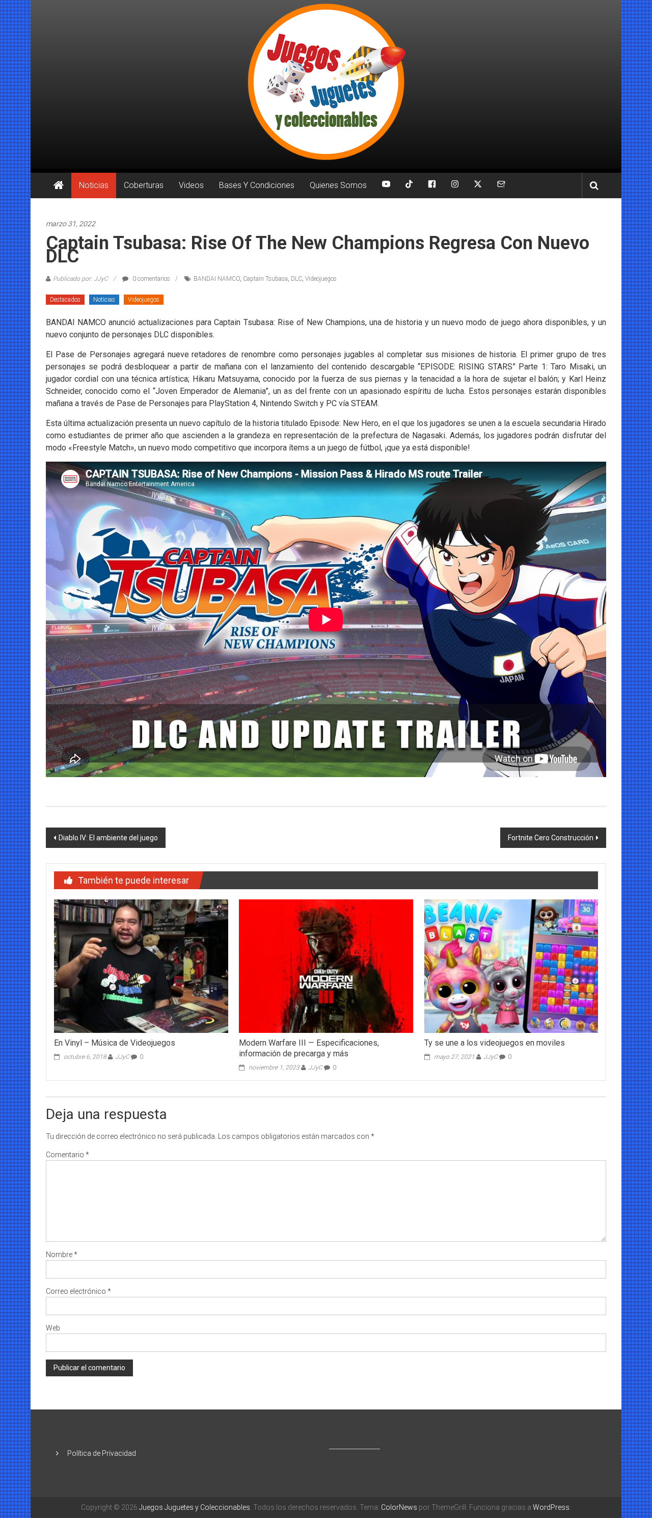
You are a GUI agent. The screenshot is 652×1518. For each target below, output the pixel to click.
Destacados (65, 299)
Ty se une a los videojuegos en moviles (494, 1043)
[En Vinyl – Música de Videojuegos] (141, 966)
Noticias (93, 185)
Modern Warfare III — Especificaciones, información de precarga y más (309, 1048)
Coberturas (144, 185)
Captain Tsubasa (265, 278)
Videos (191, 185)
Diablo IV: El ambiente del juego (108, 838)
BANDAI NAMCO (217, 278)
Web (53, 1328)
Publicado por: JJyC (80, 278)
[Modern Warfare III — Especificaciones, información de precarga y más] (326, 966)
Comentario (67, 1155)
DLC (296, 278)
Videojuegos (321, 278)
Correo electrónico (78, 1291)
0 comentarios (150, 278)
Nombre (61, 1254)
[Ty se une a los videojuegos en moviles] (511, 966)
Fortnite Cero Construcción (550, 838)
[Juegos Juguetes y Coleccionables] (326, 84)
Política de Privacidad (101, 1453)
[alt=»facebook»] (432, 185)
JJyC (122, 1056)
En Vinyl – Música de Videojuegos (114, 1043)
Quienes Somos (338, 185)
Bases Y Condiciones (256, 185)
